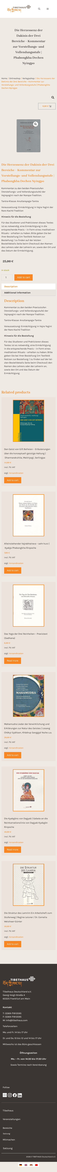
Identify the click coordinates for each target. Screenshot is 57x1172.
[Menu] (47, 9)
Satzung (6, 1133)
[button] (39, 9)
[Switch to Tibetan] (31, 1165)
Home (4, 78)
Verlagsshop (28, 78)
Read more (12, 660)
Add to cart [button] (12, 480)
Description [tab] (11, 286)
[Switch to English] (25, 1165)
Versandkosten (16, 473)
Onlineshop (14, 78)
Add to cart (23, 277)
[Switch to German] (20, 1165)
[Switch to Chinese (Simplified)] (36, 1165)
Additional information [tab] (17, 292)
